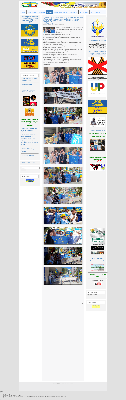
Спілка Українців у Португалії (36, 12)
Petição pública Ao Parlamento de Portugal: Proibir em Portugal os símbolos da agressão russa (97, 53)
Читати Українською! (97, 131)
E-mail (51, 23)
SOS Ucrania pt (84, 12)
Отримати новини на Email (28, 162)
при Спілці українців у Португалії (29, 121)
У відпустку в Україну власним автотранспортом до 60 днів (29, 142)
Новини (49, 12)
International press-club (28, 155)
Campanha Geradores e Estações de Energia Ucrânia (29, 18)
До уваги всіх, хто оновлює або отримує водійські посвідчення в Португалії (29, 136)
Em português (73, 12)
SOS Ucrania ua (95, 12)
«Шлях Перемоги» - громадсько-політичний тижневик (27, 149)
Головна (23, 12)
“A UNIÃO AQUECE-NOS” (29, 21)
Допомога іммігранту (60, 12)
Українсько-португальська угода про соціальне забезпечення (29, 130)
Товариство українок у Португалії (97, 40)
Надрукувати (46, 23)
